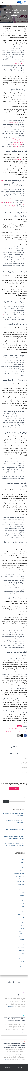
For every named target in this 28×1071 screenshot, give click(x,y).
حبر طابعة (22, 903)
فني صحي (22, 939)
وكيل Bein (16, 146)
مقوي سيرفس (8, 202)
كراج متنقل (21, 950)
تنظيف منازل (21, 895)
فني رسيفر (8, 728)
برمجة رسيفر (20, 728)
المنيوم (22, 865)
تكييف (23, 892)
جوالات (22, 900)
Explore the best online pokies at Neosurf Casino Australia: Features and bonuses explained (14, 845)
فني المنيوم (21, 931)
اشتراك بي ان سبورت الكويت (17, 139)
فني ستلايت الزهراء (19, 63)
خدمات (22, 909)
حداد (23, 906)
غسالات (22, 922)
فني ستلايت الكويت (13, 122)
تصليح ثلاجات (21, 887)
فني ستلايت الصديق (17, 731)
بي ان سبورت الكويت (19, 876)
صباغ (23, 917)
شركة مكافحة (21, 914)
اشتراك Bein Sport (18, 142)
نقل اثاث (22, 961)
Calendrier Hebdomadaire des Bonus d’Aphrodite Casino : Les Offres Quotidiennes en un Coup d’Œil (14, 1018)
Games (22, 856)
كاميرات (22, 944)
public (22, 859)
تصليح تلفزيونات (12, 198)
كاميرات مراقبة (11, 206)
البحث (23, 797)
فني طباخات (21, 942)
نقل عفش (22, 964)
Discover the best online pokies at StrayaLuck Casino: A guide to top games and (14, 829)
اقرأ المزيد (10, 1006)
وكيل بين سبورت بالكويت (16, 144)
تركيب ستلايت (18, 159)
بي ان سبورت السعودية (19, 873)
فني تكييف (22, 933)
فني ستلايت (15, 127)
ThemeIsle (6, 1067)
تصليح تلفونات (21, 884)
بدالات (22, 867)
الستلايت (4, 170)
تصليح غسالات (21, 889)
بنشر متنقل (21, 870)
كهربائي (22, 955)
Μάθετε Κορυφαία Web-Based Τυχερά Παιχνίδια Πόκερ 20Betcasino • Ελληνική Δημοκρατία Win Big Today (14, 1045)
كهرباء (22, 953)
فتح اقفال (22, 928)
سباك (23, 911)
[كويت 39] (21, 2)
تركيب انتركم (21, 878)
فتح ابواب (22, 925)
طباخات (22, 920)
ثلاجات (22, 898)
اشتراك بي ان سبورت (15, 140)
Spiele (22, 862)
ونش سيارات (21, 966)
